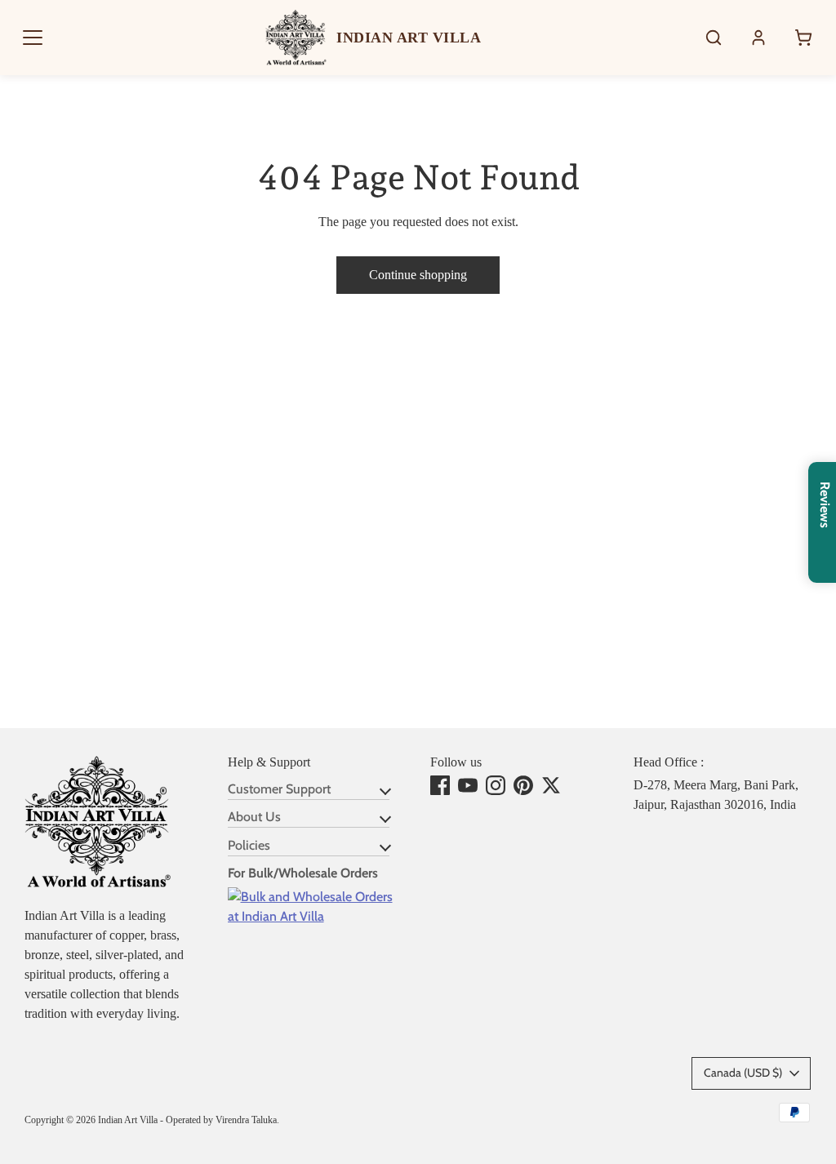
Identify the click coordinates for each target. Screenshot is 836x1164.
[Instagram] (495, 785)
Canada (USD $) (743, 1072)
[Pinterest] (523, 785)
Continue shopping (418, 275)
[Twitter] (551, 785)
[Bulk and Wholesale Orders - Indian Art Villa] (317, 916)
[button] (32, 37)
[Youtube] (468, 785)
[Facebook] (440, 785)
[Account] (758, 37)
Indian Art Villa (128, 1120)
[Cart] (803, 37)
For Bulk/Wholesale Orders (303, 873)
